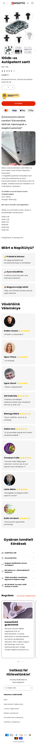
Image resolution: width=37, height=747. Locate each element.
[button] (4, 3)
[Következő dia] (35, 51)
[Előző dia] (2, 51)
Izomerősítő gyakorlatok (11, 623)
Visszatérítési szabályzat (13, 717)
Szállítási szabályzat (12, 722)
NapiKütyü (21, 742)
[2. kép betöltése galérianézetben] (18, 50)
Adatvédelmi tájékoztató (13, 704)
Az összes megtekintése (26, 596)
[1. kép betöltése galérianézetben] (9, 50)
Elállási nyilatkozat (11, 713)
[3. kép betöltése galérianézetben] (28, 50)
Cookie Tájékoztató (11, 709)
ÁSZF (5, 700)
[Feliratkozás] (31, 688)
